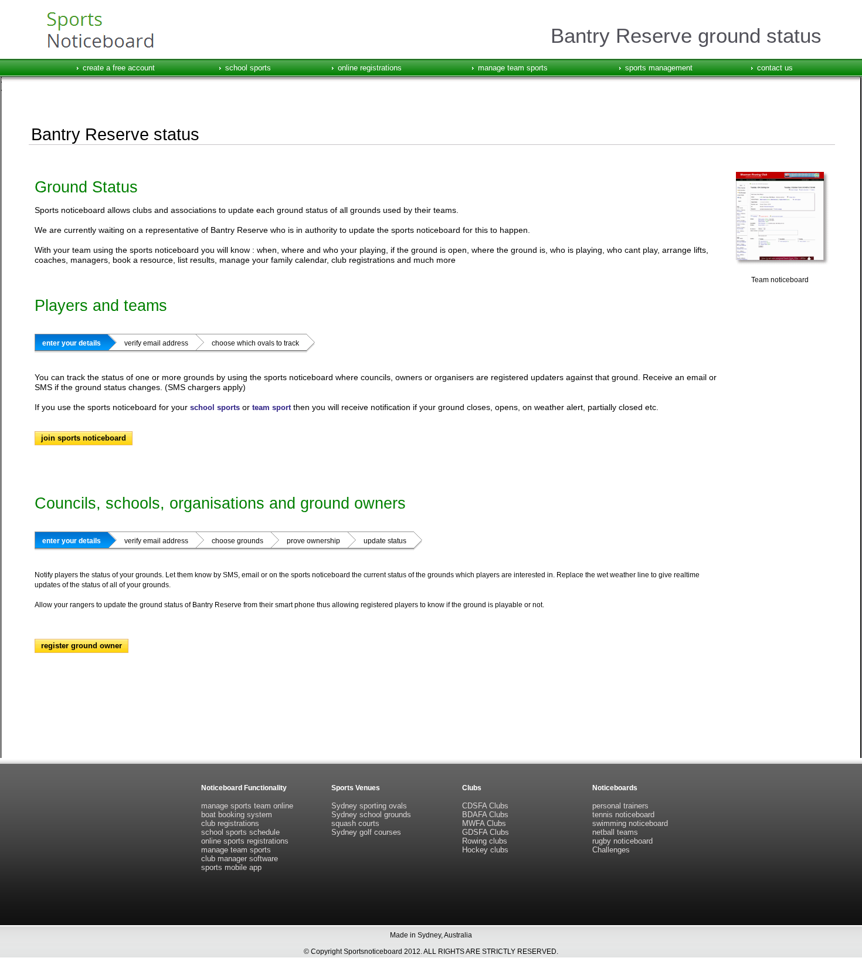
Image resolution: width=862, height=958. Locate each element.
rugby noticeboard (622, 841)
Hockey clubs (485, 849)
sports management (659, 67)
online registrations (370, 67)
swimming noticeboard (630, 823)
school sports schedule (240, 832)
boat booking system (236, 814)
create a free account (119, 67)
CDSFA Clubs (485, 805)
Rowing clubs (484, 841)
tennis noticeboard (623, 814)
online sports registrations (245, 841)
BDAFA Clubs (485, 814)
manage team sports (513, 67)
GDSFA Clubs (485, 832)
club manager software (239, 858)
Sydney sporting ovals (369, 805)
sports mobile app (231, 867)
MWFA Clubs (484, 823)
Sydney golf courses (366, 832)
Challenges (611, 849)
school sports (248, 67)
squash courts (355, 823)
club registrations (230, 823)
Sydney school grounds (371, 814)
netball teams (615, 832)
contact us (775, 67)
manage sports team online (247, 805)
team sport (271, 407)
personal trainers (620, 805)
